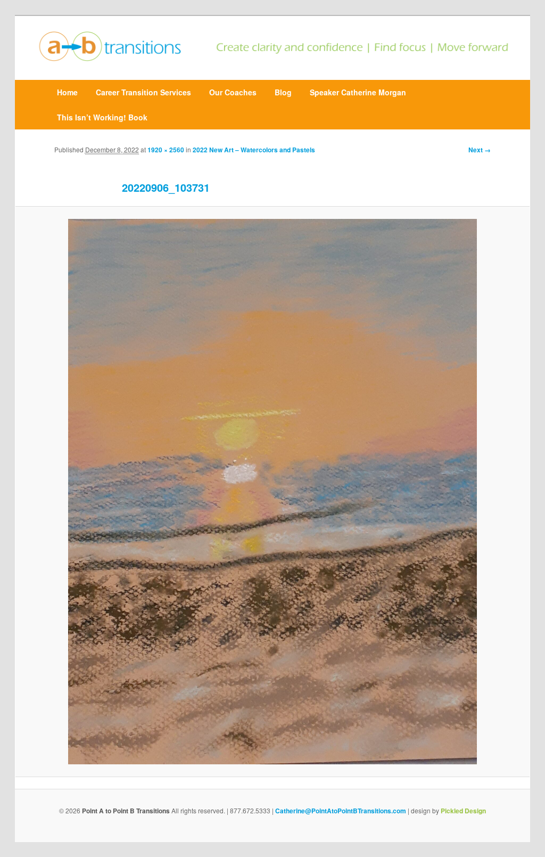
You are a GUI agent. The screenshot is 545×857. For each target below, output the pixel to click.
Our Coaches (233, 92)
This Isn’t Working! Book (102, 117)
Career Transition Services (143, 92)
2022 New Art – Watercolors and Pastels (254, 149)
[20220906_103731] (272, 491)
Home (67, 92)
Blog (283, 92)
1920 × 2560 (165, 149)
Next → (479, 149)
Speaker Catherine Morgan (358, 92)
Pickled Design (463, 810)
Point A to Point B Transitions (126, 810)
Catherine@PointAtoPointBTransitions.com (340, 810)
